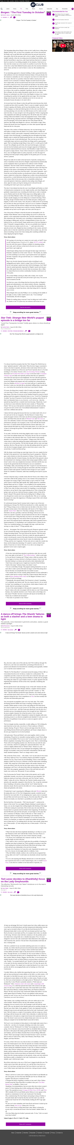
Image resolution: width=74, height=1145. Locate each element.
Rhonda (39, 791)
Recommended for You (60, 11)
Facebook (39, 1133)
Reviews (5, 17)
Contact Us (60, 1133)
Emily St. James (6, 15)
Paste (1, 1)
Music (33, 8)
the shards (10, 629)
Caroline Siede (5, 327)
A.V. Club (6, 1)
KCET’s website (38, 242)
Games (41, 8)
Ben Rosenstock (6, 625)
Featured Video (57, 38)
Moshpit (27, 1)
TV (21, 8)
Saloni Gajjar (5, 888)
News (14, 8)
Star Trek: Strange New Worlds (16, 331)
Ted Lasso (10, 892)
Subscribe (49, 8)
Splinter (17, 1)
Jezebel (12, 1)
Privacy (53, 1133)
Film (27, 8)
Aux (57, 8)
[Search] (1, 9)
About (12, 1133)
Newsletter (65, 8)
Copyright (46, 1133)
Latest (7, 8)
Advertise (25, 1133)
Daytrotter (22, 1)
